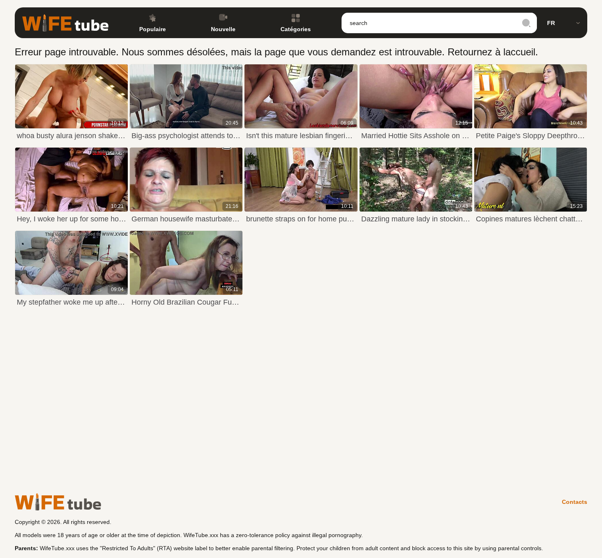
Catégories (296, 29)
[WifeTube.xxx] (65, 23)
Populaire (152, 29)
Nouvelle (223, 29)
